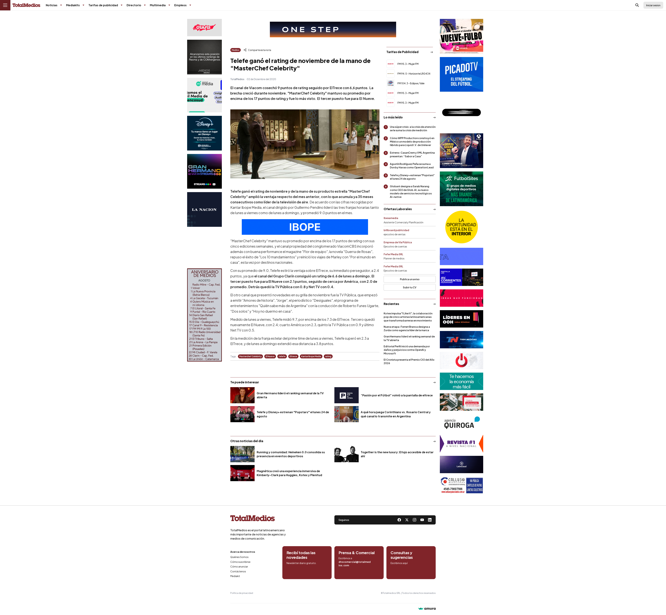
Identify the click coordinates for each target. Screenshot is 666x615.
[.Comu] (461, 74)
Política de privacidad (241, 593)
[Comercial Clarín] (461, 402)
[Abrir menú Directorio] (145, 5)
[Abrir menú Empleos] (190, 5)
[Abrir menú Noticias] (61, 5)
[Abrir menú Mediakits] (83, 5)
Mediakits (73, 5)
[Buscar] (637, 5)
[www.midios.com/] (204, 57)
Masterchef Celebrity (250, 356)
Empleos (180, 5)
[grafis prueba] (204, 27)
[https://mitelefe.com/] (204, 171)
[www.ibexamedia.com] (461, 277)
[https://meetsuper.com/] (461, 298)
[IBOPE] (305, 227)
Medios (235, 50)
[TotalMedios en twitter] (407, 520)
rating (328, 356)
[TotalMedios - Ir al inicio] (26, 5)
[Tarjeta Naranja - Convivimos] (461, 443)
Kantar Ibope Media (311, 356)
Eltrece (293, 356)
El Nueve (270, 356)
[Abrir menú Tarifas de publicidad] (121, 5)
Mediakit (235, 576)
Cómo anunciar (239, 566)
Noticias (51, 5)
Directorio (134, 5)
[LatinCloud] (461, 464)
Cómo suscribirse (240, 561)
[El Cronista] (461, 381)
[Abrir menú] (5, 5)
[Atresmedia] (461, 150)
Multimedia (158, 5)
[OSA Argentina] (333, 29)
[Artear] (461, 339)
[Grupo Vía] (461, 319)
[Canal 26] (461, 112)
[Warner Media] (461, 36)
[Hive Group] (461, 256)
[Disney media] (204, 133)
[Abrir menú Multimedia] (169, 5)
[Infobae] (204, 247)
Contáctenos (238, 571)
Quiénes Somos (239, 556)
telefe (282, 356)
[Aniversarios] (204, 315)
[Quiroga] (461, 423)
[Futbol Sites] (461, 188)
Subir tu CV (409, 287)
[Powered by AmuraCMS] (427, 609)
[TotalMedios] (258, 519)
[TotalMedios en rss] (430, 520)
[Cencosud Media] (204, 95)
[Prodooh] (461, 360)
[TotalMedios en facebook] (399, 520)
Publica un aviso (410, 279)
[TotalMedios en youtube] (422, 520)
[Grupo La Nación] (204, 209)
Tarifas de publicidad (103, 5)
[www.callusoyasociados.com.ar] (461, 485)
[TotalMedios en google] (414, 520)
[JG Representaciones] (461, 227)
